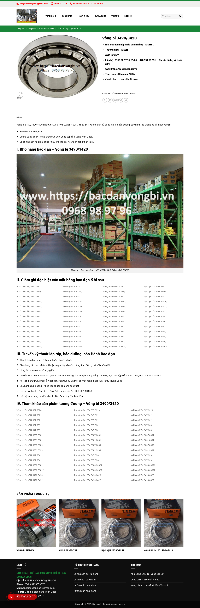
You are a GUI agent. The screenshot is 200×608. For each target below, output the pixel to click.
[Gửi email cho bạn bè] (115, 100)
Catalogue (100, 16)
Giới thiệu (84, 16)
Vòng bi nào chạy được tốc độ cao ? (149, 585)
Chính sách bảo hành (85, 579)
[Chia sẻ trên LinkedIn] (126, 100)
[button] (20, 95)
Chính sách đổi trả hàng (86, 574)
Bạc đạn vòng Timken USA (69, 396)
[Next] (183, 528)
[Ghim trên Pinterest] (120, 100)
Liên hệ (127, 16)
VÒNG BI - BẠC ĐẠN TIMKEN (69, 29)
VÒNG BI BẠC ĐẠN (46, 29)
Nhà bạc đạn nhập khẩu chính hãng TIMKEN (128, 44)
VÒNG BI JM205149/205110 (158, 550)
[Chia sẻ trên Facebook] (104, 100)
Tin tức (115, 16)
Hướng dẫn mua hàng (85, 591)
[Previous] (16, 528)
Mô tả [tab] (20, 117)
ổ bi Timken (131, 79)
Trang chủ (51, 16)
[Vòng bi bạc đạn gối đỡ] (28, 16)
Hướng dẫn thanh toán (85, 585)
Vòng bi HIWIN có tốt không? (145, 579)
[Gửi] (180, 16)
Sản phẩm (67, 16)
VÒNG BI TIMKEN (25, 550)
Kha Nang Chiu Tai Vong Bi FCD (147, 574)
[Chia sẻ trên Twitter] (110, 100)
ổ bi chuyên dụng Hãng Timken (91, 375)
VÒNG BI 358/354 (68, 550)
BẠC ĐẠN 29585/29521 (113, 550)
